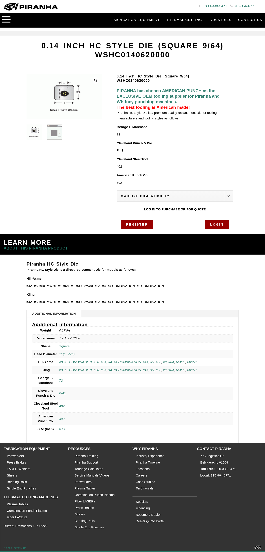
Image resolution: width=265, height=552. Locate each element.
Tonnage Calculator (89, 469)
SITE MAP (20, 548)
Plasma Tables (17, 504)
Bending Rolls (17, 482)
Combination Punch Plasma (27, 511)
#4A (146, 362)
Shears (12, 475)
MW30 (180, 362)
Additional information (54, 313)
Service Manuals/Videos (92, 475)
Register (137, 224)
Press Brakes (16, 462)
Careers (141, 475)
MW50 (191, 362)
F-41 (62, 393)
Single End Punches (21, 488)
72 (61, 380)
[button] (95, 80)
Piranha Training (86, 456)
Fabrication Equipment (135, 20)
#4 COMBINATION (127, 362)
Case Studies (145, 482)
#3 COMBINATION (78, 362)
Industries (220, 20)
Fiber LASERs (17, 517)
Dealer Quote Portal (150, 521)
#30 (96, 362)
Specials (142, 502)
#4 (110, 362)
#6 (165, 362)
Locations (143, 469)
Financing (143, 508)
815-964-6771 (245, 6)
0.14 (62, 429)
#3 (61, 362)
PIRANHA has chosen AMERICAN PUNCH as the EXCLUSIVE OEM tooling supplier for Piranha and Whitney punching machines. (168, 96)
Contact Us (250, 20)
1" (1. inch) (67, 354)
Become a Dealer (148, 515)
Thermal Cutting (184, 20)
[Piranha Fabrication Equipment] (256, 548)
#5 (152, 362)
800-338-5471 (216, 6)
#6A (171, 362)
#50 (158, 362)
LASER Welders (18, 469)
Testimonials (145, 488)
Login (217, 224)
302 (62, 419)
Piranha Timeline (148, 462)
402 (62, 406)
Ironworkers (15, 456)
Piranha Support (86, 462)
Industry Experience (150, 456)
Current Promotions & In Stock (25, 526)
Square (64, 346)
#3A (104, 362)
